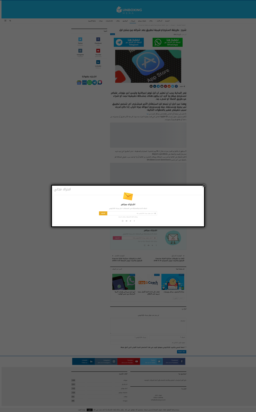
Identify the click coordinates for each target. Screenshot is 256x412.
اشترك (103, 213)
